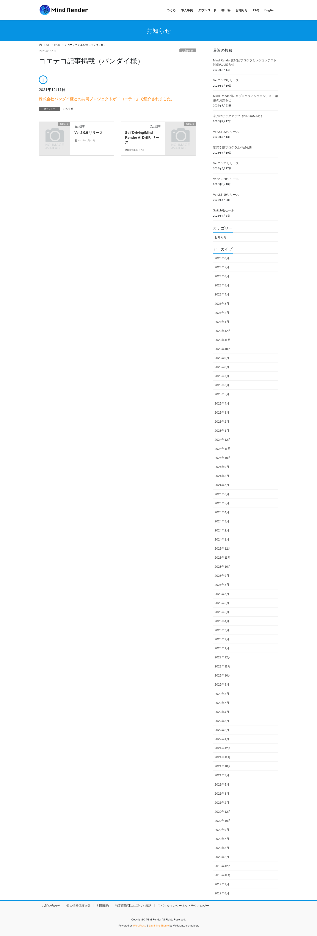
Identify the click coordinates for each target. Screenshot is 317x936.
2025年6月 (222, 385)
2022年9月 (222, 684)
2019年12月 (223, 866)
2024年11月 (223, 448)
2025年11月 (223, 340)
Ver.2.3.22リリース (226, 131)
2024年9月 (222, 467)
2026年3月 (222, 303)
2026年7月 (222, 267)
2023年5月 (222, 612)
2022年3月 (222, 721)
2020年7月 (222, 839)
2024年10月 (223, 457)
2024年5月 (222, 503)
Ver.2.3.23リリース (226, 80)
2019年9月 (222, 884)
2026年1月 (222, 321)
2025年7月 (222, 376)
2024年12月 (223, 439)
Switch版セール (223, 210)
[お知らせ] (54, 131)
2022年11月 (223, 666)
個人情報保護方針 (78, 905)
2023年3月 (222, 630)
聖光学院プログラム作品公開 (232, 147)
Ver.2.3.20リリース (226, 179)
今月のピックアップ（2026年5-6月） (238, 116)
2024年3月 (222, 521)
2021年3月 (222, 793)
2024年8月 (222, 476)
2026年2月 (222, 312)
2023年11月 (223, 557)
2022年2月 (222, 730)
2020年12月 (223, 811)
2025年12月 (223, 331)
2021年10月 (223, 766)
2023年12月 (223, 548)
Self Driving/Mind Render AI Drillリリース (142, 137)
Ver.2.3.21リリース (226, 163)
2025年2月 (222, 421)
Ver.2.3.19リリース (226, 194)
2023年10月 (223, 566)
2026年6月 (222, 276)
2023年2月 (222, 639)
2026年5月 (222, 285)
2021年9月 (222, 775)
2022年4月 (222, 712)
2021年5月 (222, 784)
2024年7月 (222, 485)
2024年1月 (222, 539)
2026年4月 (222, 294)
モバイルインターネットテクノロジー (183, 905)
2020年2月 (222, 857)
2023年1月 (222, 648)
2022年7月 (222, 703)
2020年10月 (223, 820)
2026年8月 (222, 258)
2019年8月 (222, 893)
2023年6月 (222, 603)
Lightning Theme (159, 925)
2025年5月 (222, 394)
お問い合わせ (51, 905)
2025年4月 (222, 403)
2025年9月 (222, 358)
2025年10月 (223, 349)
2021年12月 (223, 748)
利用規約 (103, 905)
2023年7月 (222, 594)
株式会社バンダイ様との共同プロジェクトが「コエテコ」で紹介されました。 (107, 99)
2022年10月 (223, 675)
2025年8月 (222, 367)
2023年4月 (222, 621)
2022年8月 (222, 693)
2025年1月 (222, 430)
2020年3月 (222, 848)
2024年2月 (222, 530)
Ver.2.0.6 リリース (88, 132)
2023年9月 (222, 575)
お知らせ (187, 50)
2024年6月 (222, 494)
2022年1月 (222, 739)
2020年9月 (222, 829)
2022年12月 (223, 657)
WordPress (139, 925)
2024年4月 (222, 512)
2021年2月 (222, 802)
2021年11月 (223, 757)
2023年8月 (222, 584)
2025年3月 (222, 412)
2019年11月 (223, 875)
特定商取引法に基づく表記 (133, 905)
